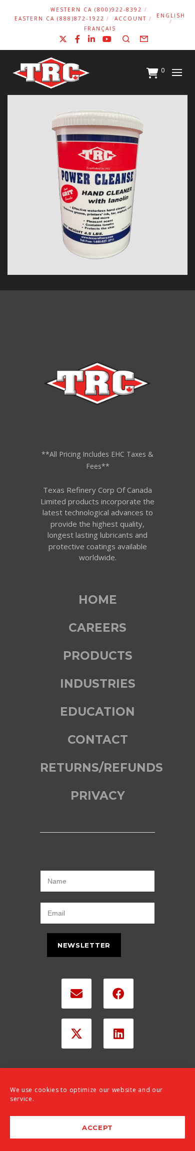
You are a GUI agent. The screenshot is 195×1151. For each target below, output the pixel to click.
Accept (97, 1128)
